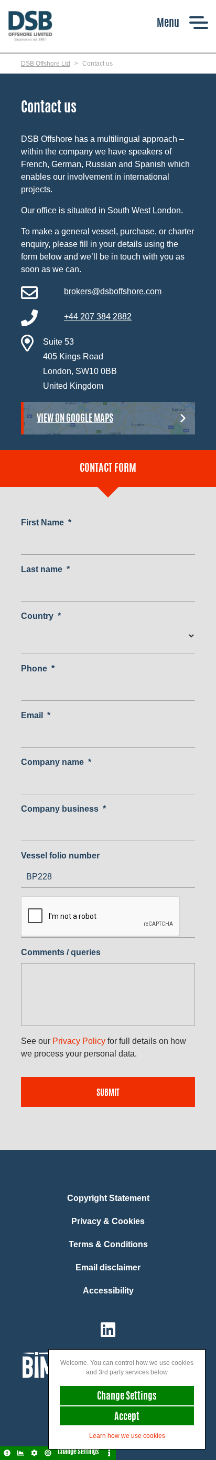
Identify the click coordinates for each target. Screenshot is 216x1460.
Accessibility (108, 1290)
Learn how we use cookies (127, 1436)
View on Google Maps (75, 419)
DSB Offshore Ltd (45, 63)
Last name (45, 569)
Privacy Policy (78, 1041)
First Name (46, 522)
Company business (63, 808)
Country (41, 616)
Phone (38, 668)
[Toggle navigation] (182, 22)
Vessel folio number (60, 855)
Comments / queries (61, 952)
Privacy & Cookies (108, 1221)
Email (35, 715)
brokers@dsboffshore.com (112, 291)
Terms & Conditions (108, 1244)
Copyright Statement (108, 1198)
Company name (56, 762)
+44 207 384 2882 (98, 316)
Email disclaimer (108, 1267)
